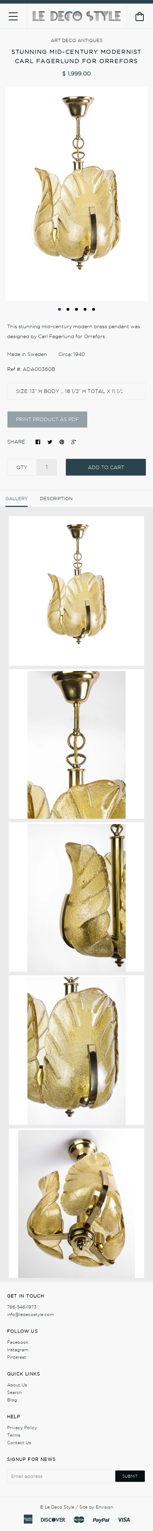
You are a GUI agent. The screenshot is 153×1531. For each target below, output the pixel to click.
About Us (17, 1385)
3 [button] (76, 309)
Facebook (17, 1342)
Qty (21, 467)
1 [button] (59, 309)
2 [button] (68, 309)
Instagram (17, 1349)
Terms (13, 1435)
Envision (104, 1507)
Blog (12, 1400)
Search (14, 1392)
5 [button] (93, 309)
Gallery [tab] (16, 498)
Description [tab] (56, 498)
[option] (76, 194)
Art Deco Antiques (76, 40)
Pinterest (16, 1357)
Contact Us (19, 1442)
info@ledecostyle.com (30, 1314)
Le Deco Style (59, 1507)
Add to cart (106, 467)
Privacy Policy (22, 1427)
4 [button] (85, 309)
